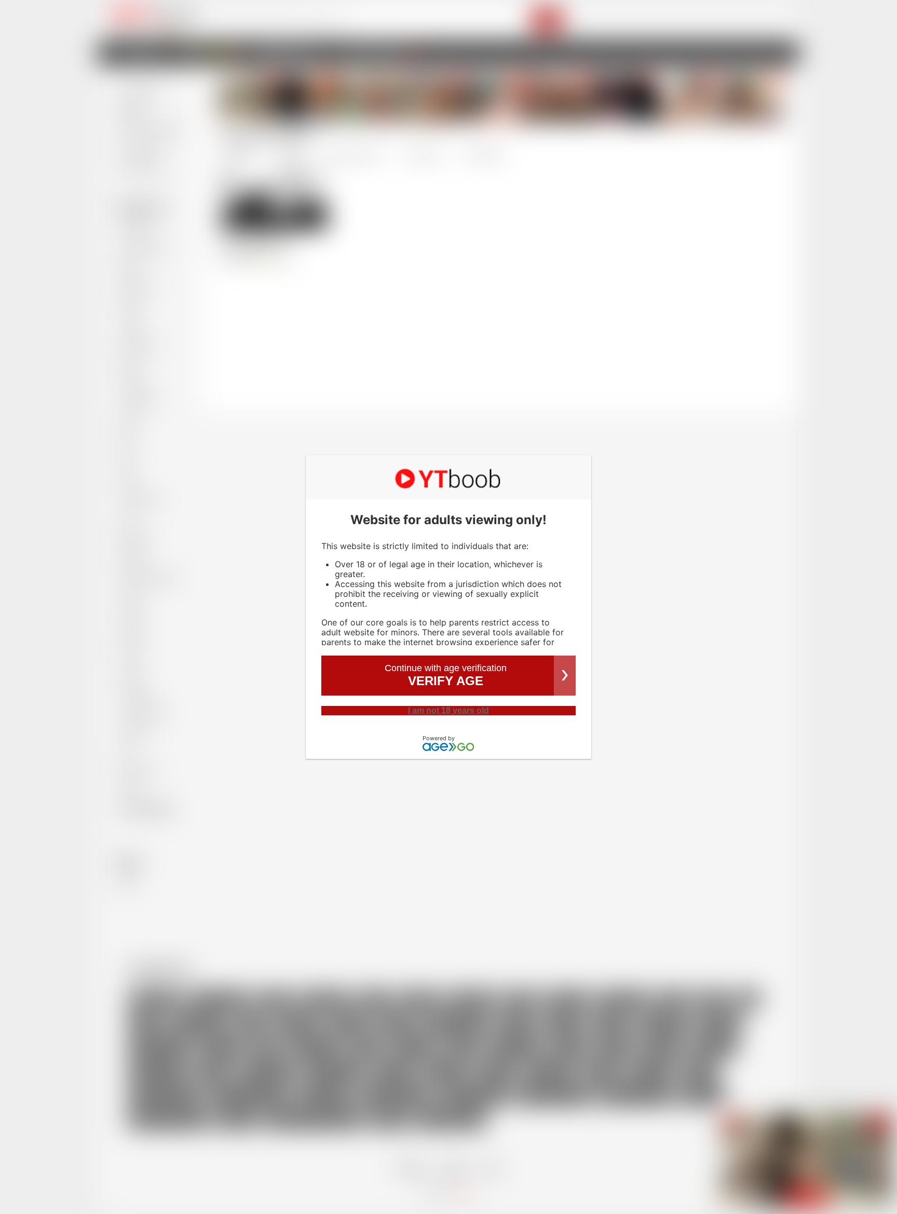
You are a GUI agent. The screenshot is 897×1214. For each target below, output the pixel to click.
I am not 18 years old (448, 710)
